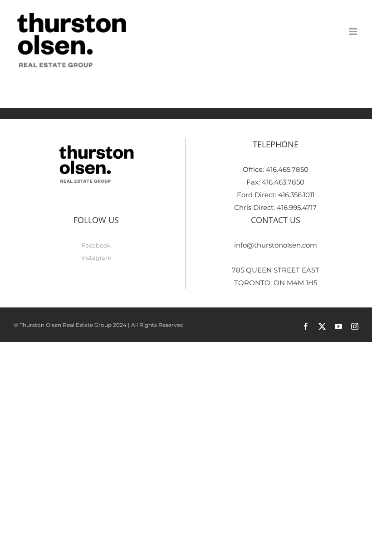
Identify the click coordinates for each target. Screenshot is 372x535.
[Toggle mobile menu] (353, 31)
